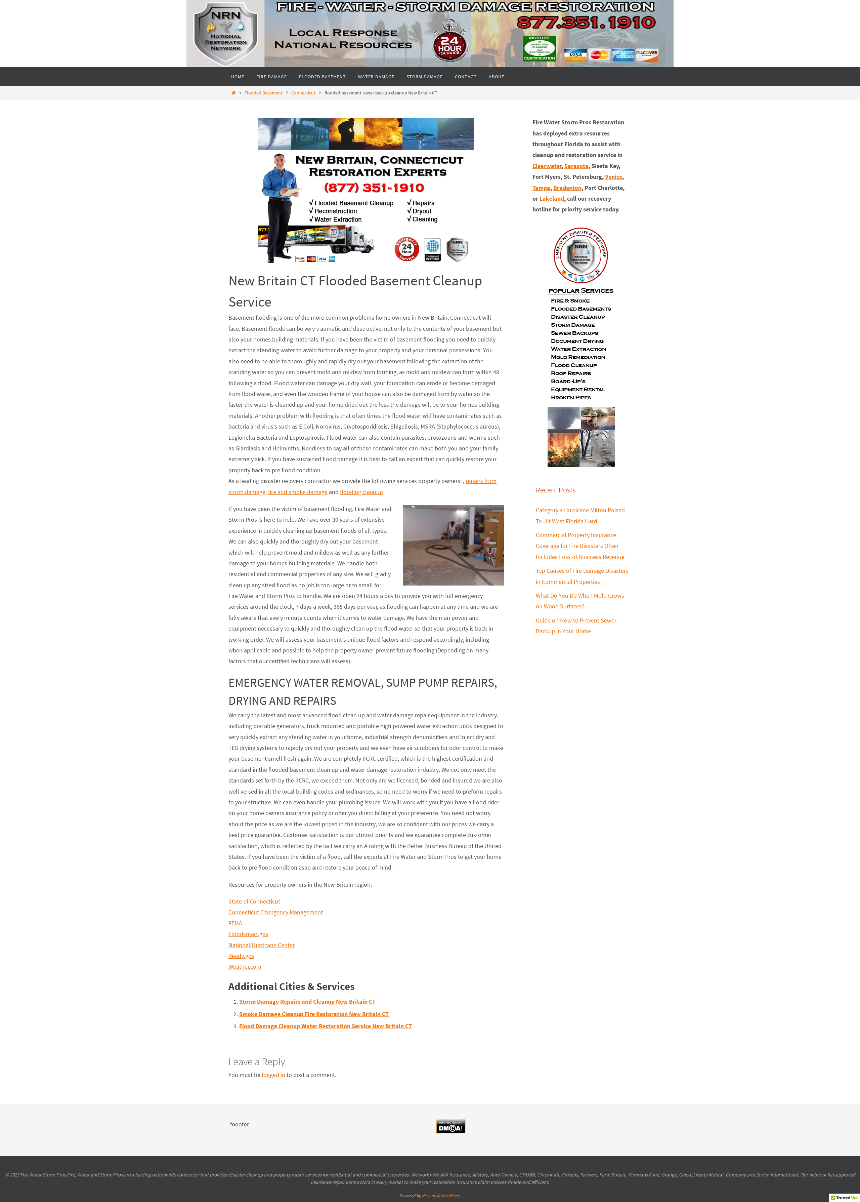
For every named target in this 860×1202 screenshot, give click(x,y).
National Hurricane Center (261, 945)
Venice (613, 177)
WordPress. (451, 1196)
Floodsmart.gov (248, 934)
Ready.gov (241, 956)
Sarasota (576, 166)
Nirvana (429, 1196)
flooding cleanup (361, 492)
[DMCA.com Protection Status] (451, 1132)
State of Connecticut (254, 901)
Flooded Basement (264, 93)
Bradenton (567, 188)
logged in (273, 1075)
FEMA (235, 923)
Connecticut (303, 93)
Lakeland (552, 198)
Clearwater (547, 166)
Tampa (541, 188)
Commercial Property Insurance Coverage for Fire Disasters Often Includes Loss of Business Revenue (580, 546)
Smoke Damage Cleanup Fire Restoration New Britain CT (314, 1014)
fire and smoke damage (298, 492)
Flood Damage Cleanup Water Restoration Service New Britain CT (325, 1026)
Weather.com (244, 966)
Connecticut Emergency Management (275, 912)
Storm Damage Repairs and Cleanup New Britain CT (307, 1001)
